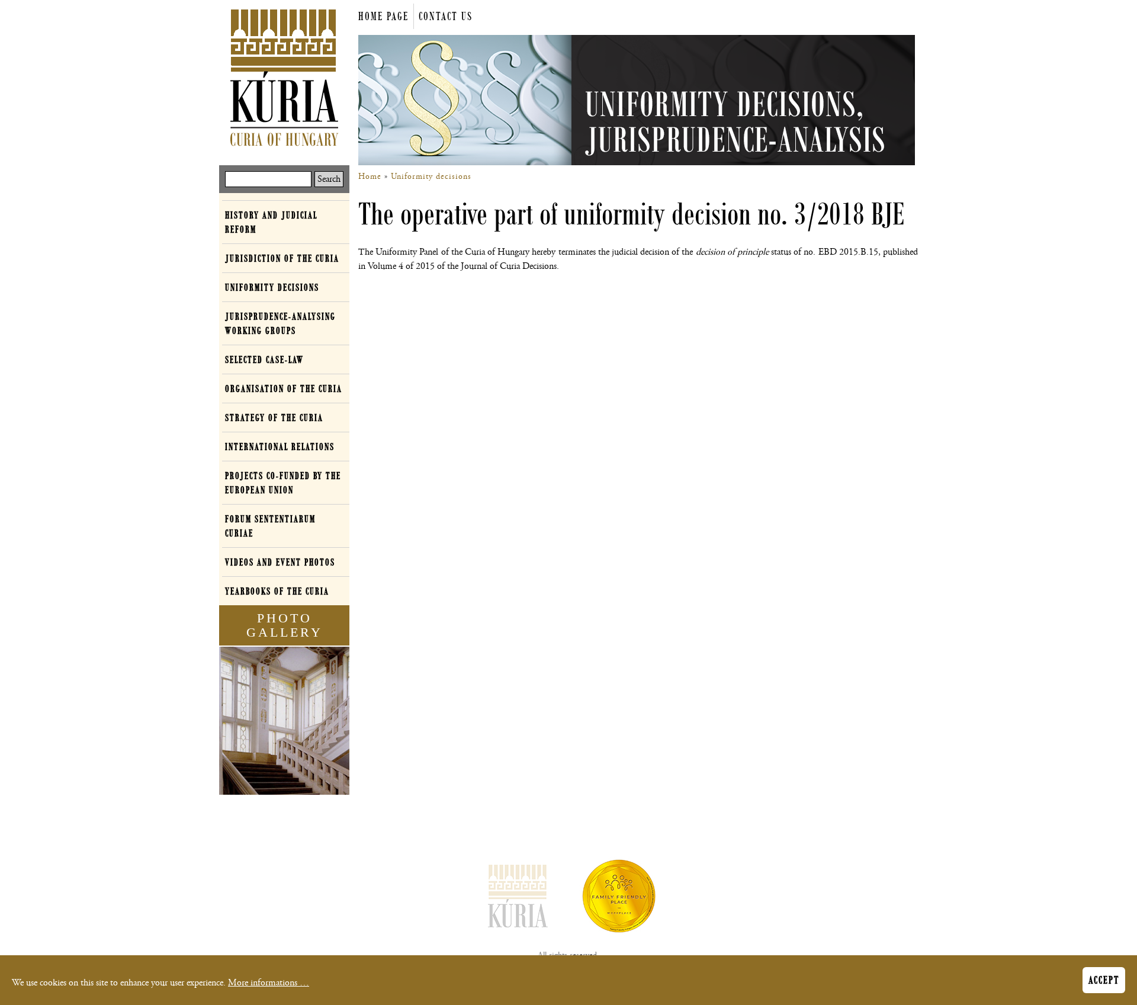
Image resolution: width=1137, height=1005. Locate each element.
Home (369, 176)
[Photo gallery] (284, 723)
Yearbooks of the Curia (277, 591)
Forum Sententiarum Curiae (270, 526)
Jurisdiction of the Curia (282, 258)
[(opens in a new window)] (618, 898)
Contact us (446, 16)
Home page (383, 16)
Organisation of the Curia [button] (283, 388)
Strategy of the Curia (274, 417)
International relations (280, 446)
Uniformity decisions (431, 176)
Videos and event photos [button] (280, 562)
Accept (1103, 980)
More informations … (268, 983)
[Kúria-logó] (518, 898)
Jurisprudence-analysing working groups (280, 323)
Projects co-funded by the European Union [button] (283, 482)
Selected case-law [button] (264, 359)
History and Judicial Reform (271, 222)
